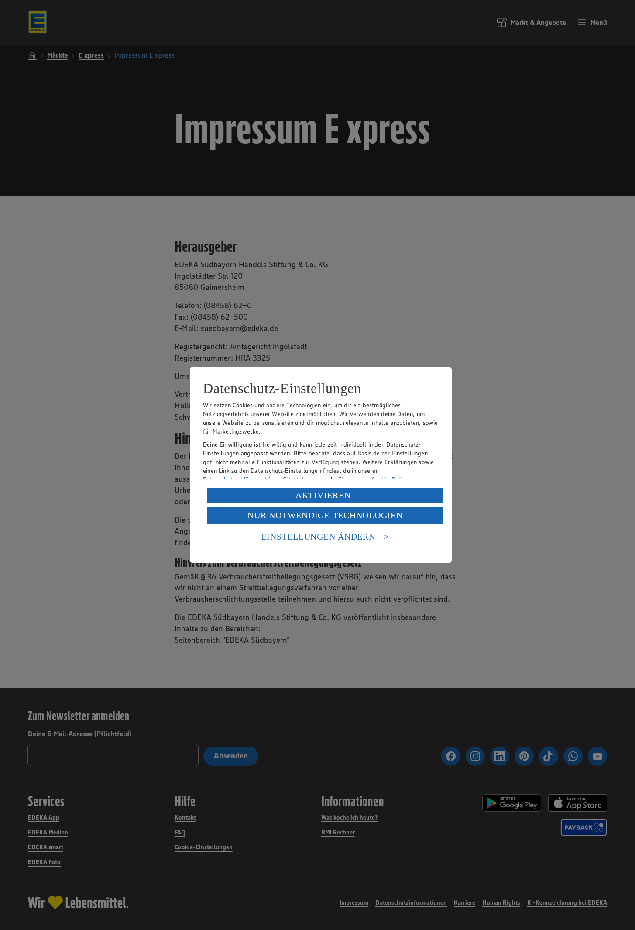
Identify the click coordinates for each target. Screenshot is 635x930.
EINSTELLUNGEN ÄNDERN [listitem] (318, 536)
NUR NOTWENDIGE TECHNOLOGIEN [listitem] (324, 515)
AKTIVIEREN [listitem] (323, 495)
